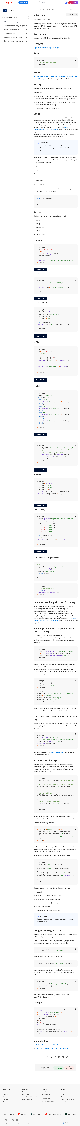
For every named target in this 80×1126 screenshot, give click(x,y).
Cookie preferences (40, 1123)
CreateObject (54, 76)
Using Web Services (57, 752)
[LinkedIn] (13, 1120)
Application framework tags (42, 48)
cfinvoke (36, 76)
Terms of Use (32, 1123)
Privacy (27, 1123)
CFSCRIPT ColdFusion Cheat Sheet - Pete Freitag (52, 1048)
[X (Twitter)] (10, 1120)
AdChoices (66, 1122)
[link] (10, 3)
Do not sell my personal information (54, 1123)
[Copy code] (75, 59)
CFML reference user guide (12, 22)
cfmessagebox (44, 76)
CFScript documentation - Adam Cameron (49, 1045)
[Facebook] (6, 1120)
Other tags (55, 48)
